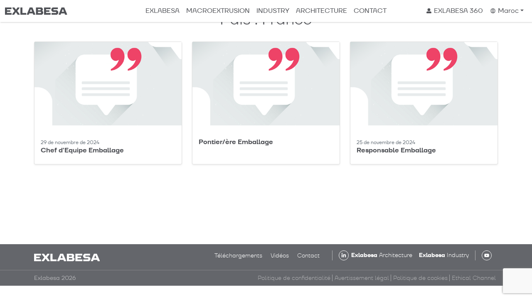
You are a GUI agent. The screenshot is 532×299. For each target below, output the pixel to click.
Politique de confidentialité (294, 278)
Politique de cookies (420, 278)
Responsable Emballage (396, 150)
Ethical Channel (474, 278)
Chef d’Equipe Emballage (82, 150)
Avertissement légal (362, 278)
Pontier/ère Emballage (236, 142)
